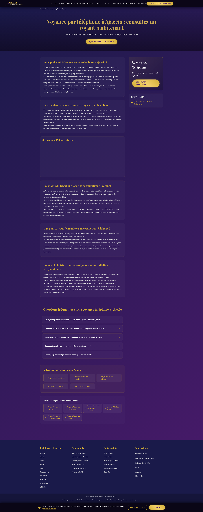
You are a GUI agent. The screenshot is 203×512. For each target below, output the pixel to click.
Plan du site (139, 476)
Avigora (42, 468)
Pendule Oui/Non (109, 464)
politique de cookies (49, 509)
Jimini (42, 461)
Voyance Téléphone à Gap (113, 408)
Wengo (42, 453)
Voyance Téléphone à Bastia (54, 408)
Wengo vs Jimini (77, 472)
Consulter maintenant (102, 42)
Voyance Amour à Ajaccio (56, 378)
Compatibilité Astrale (111, 468)
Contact (138, 472)
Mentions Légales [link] (141, 453)
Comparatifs (141, 3)
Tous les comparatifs (79, 453)
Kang (42, 464)
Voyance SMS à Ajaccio (56, 386)
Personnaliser (137, 507)
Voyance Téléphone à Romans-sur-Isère (54, 417)
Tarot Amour (108, 457)
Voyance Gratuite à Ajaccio (107, 378)
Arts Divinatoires (84, 3)
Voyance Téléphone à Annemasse (73, 408)
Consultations (101, 3)
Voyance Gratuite (66, 3)
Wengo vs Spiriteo (78, 464)
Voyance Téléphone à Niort (73, 417)
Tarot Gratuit (108, 453)
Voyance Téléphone (54, 9)
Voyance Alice (45, 483)
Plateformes (128, 3)
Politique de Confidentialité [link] (144, 458)
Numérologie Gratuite (111, 461)
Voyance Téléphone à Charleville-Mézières (93, 408)
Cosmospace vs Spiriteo (80, 461)
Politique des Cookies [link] (142, 463)
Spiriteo (43, 457)
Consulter (115, 3)
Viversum (43, 479)
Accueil (54, 3)
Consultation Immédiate (160, 3)
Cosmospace (44, 472)
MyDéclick (43, 476)
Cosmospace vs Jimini (79, 468)
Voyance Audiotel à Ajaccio (81, 378)
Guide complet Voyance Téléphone (143, 102)
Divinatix (43, 487)
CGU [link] (137, 468)
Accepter (157, 507)
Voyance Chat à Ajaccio (82, 386)
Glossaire (107, 472)
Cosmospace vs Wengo (80, 457)
